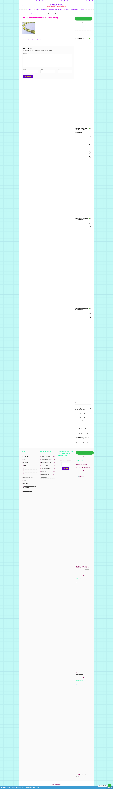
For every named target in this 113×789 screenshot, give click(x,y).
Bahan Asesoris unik (45, 456)
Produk (24, 480)
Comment (25, 53)
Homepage (64, 1)
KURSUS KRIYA (56, 5)
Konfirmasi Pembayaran (29, 473)
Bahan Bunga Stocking (46, 462)
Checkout (55, 1)
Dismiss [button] (110, 787)
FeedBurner (68, 470)
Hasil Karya (74, 9)
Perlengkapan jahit (45, 474)
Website (59, 69)
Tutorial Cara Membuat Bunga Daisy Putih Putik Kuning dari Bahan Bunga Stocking (83, 408)
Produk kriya (43, 477)
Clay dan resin (44, 471)
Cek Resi (82, 9)
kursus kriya (78, 415)
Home (24, 13)
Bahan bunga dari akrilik (46, 459)
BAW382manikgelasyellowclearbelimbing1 (33, 13)
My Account (49, 1)
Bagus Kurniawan (79, 406)
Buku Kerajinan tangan (46, 468)
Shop (37, 9)
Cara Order (44, 9)
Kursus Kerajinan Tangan (55, 9)
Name (24, 69)
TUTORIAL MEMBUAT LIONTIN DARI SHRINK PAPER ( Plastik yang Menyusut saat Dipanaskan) (82, 439)
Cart (60, 1)
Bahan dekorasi (44, 465)
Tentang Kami (26, 456)
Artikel (66, 9)
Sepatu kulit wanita (45, 480)
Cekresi (26, 470)
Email (42, 69)
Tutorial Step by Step (27, 491)
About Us (31, 9)
